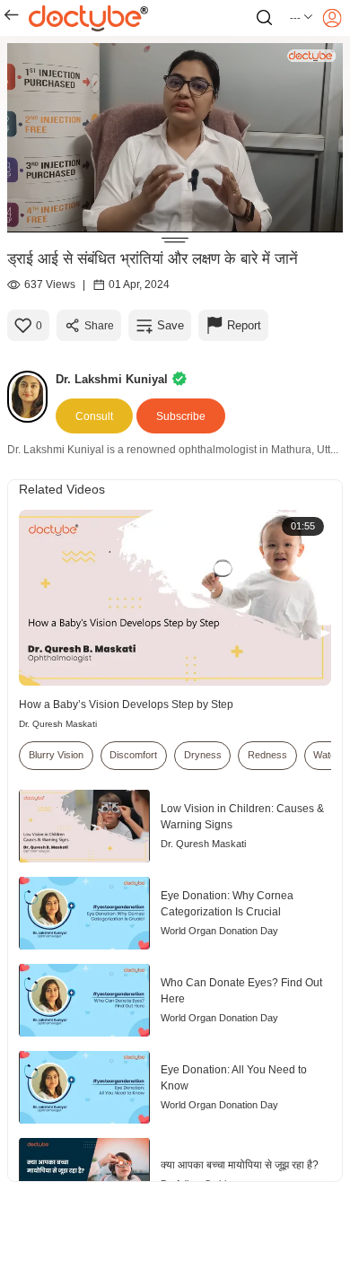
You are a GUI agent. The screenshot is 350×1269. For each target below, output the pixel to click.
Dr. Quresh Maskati (58, 724)
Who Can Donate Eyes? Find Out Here (241, 990)
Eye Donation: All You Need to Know (234, 1077)
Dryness (203, 754)
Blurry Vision (56, 754)
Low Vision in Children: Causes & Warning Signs (242, 816)
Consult (94, 416)
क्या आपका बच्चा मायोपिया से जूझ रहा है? (240, 1165)
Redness (267, 754)
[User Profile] (332, 18)
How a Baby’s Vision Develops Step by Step (126, 704)
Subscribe (181, 416)
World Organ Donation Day (219, 930)
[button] (302, 18)
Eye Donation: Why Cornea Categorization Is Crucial (227, 903)
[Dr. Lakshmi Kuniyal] (31, 397)
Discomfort (133, 754)
